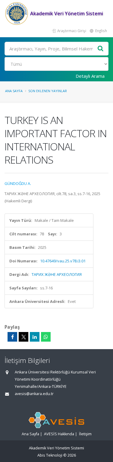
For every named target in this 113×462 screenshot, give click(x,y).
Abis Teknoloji (49, 455)
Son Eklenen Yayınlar (47, 91)
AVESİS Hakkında (59, 433)
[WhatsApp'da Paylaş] (46, 337)
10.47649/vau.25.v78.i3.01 (63, 261)
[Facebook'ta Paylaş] (12, 337)
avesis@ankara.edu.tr (34, 393)
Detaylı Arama (90, 76)
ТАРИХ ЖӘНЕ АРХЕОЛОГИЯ (57, 274)
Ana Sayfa (14, 91)
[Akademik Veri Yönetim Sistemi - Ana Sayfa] (17, 13)
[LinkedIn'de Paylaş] (34, 337)
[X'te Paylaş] (23, 337)
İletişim (85, 433)
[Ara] (100, 49)
